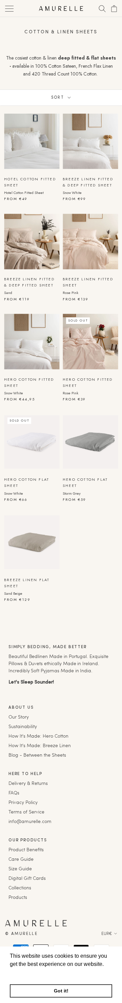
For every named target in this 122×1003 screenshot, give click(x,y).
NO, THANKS (90, 524)
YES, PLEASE (90, 513)
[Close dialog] (115, 463)
